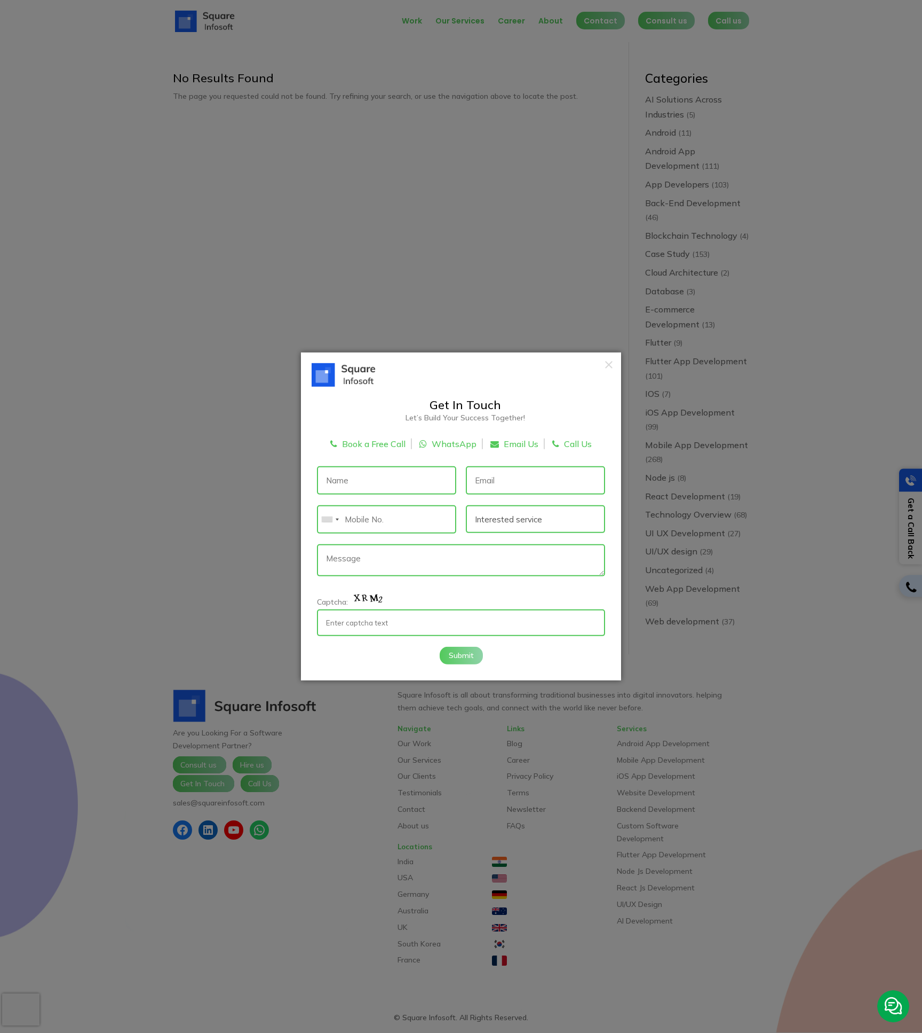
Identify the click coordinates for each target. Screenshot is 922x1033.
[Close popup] (608, 364)
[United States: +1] (329, 519)
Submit (461, 655)
